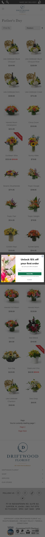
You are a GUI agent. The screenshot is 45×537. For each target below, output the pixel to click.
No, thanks (29, 279)
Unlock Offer (29, 274)
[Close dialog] (42, 256)
